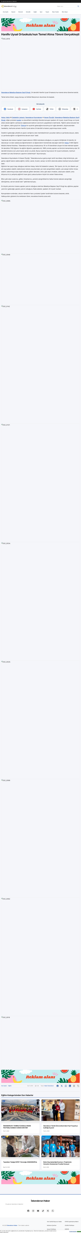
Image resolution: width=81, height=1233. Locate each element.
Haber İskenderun (49, 1085)
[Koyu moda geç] (54, 6)
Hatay (67, 143)
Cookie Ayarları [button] (73, 1231)
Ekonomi (20, 12)
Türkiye (23, 125)
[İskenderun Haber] (9, 6)
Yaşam (47, 12)
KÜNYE (67, 1229)
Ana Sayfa (5, 12)
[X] (48, 1211)
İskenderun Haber (40, 1201)
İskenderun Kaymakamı (33, 117)
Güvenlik (28, 12)
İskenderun (59, 117)
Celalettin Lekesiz (18, 117)
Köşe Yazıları (55, 12)
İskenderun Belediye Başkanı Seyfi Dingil (15, 92)
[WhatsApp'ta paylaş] (65, 1085)
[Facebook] (28, 1211)
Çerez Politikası (51, 1229)
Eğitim (9, 1085)
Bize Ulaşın (65, 12)
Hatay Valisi (5, 117)
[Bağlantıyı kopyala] (78, 1085)
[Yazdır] (74, 1085)
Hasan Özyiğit (49, 117)
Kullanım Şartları (51, 1225)
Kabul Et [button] (79, 1231)
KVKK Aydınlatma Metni (71, 1221)
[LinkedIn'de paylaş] (70, 1085)
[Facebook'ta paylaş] (57, 1085)
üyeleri (19, 120)
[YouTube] (38, 1211)
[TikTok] (43, 1211)
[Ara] (78, 6)
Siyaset (13, 12)
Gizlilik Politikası (69, 1225)
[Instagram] (33, 1211)
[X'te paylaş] (61, 1085)
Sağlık (35, 12)
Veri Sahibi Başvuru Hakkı (54, 1221)
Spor (41, 12)
